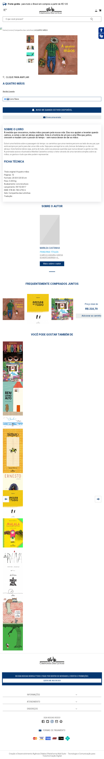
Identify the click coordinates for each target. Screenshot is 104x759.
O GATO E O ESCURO (47, 255)
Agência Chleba (39, 754)
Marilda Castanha (9, 91)
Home (5, 30)
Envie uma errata (53, 117)
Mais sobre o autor (52, 263)
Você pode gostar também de (52, 334)
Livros (10, 30)
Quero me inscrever (52, 681)
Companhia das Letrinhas (23, 30)
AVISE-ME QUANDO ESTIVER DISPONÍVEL (54, 110)
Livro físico (14, 99)
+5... (57, 258)
